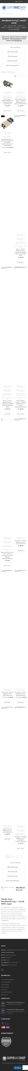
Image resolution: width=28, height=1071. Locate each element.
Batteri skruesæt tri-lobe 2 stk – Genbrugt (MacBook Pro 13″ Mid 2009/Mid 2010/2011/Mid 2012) (7, 555)
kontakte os (5, 920)
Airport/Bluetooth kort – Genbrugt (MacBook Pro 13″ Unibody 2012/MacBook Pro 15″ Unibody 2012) (7, 142)
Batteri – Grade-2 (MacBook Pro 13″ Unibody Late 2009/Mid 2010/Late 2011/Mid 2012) (7, 404)
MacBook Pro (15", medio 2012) (7, 137)
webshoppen (14, 38)
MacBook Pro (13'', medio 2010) (20, 239)
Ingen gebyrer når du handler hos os (16, 1002)
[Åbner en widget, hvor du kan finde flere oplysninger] (18, 1068)
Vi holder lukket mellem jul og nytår (15, 1009)
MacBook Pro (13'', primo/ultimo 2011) (7, 96)
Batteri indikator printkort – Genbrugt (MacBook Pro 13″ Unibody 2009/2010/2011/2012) (21, 404)
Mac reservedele (12, 25)
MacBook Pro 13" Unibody (13, 27)
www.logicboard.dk (21, 1063)
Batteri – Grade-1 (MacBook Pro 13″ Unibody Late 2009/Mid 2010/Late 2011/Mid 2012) (20, 252)
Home (5, 25)
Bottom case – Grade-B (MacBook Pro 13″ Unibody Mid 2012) (7, 693)
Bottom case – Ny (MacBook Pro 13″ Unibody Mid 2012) (7, 830)
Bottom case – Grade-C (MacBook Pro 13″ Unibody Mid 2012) (21, 693)
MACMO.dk (18, 40)
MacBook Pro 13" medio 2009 (20, 247)
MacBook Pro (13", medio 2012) (7, 93)
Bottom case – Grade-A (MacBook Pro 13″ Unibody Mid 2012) (21, 542)
